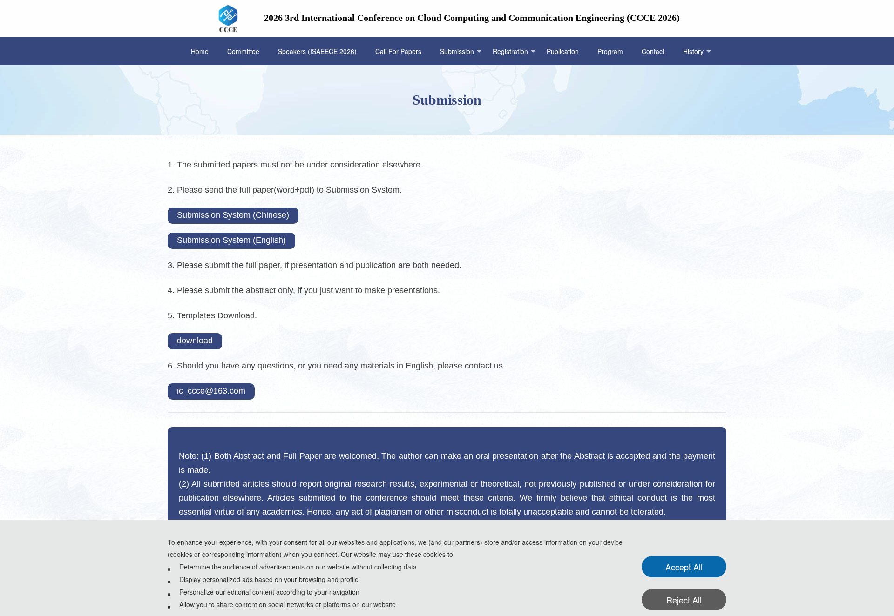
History (693, 51)
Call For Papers (398, 51)
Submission (457, 51)
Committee (243, 51)
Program (610, 51)
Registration (510, 51)
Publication (563, 51)
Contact (653, 51)
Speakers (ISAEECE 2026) (317, 51)
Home (200, 51)
